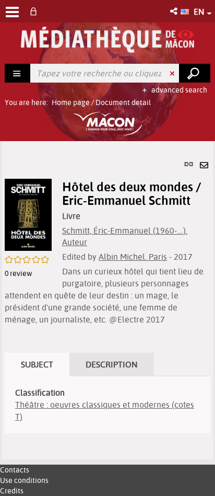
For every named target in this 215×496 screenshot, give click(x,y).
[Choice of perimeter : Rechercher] (18, 73)
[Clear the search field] (173, 73)
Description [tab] (112, 364)
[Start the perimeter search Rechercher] (194, 73)
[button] (174, 11)
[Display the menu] (12, 12)
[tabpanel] (107, 300)
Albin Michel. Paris (133, 256)
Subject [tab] (37, 364)
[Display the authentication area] (35, 11)
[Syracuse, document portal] (107, 39)
